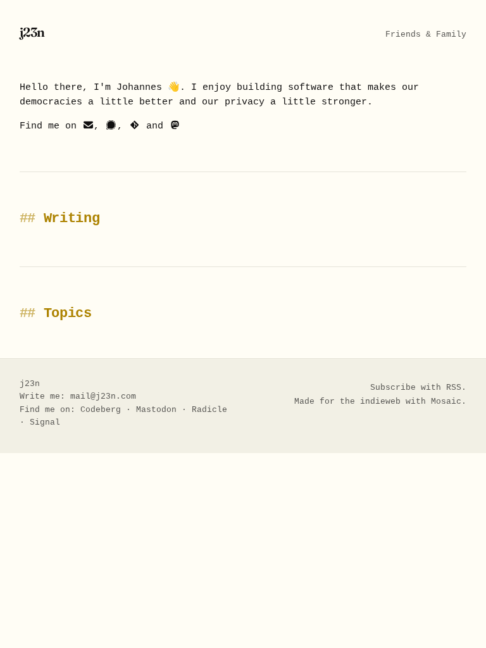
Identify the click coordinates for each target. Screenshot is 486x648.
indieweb (380, 401)
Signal (45, 422)
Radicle (209, 409)
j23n (32, 32)
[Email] (88, 126)
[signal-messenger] (111, 126)
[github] (134, 126)
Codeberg (100, 409)
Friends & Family (425, 34)
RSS (453, 387)
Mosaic (446, 401)
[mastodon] (175, 126)
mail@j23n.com (103, 396)
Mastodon (156, 409)
